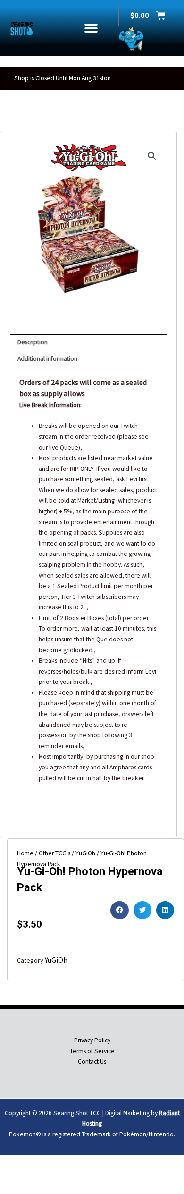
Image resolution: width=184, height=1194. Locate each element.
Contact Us (92, 1062)
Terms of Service (92, 1051)
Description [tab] (32, 342)
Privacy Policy (92, 1040)
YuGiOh (85, 853)
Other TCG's (54, 853)
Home (25, 853)
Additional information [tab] (47, 359)
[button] (91, 28)
